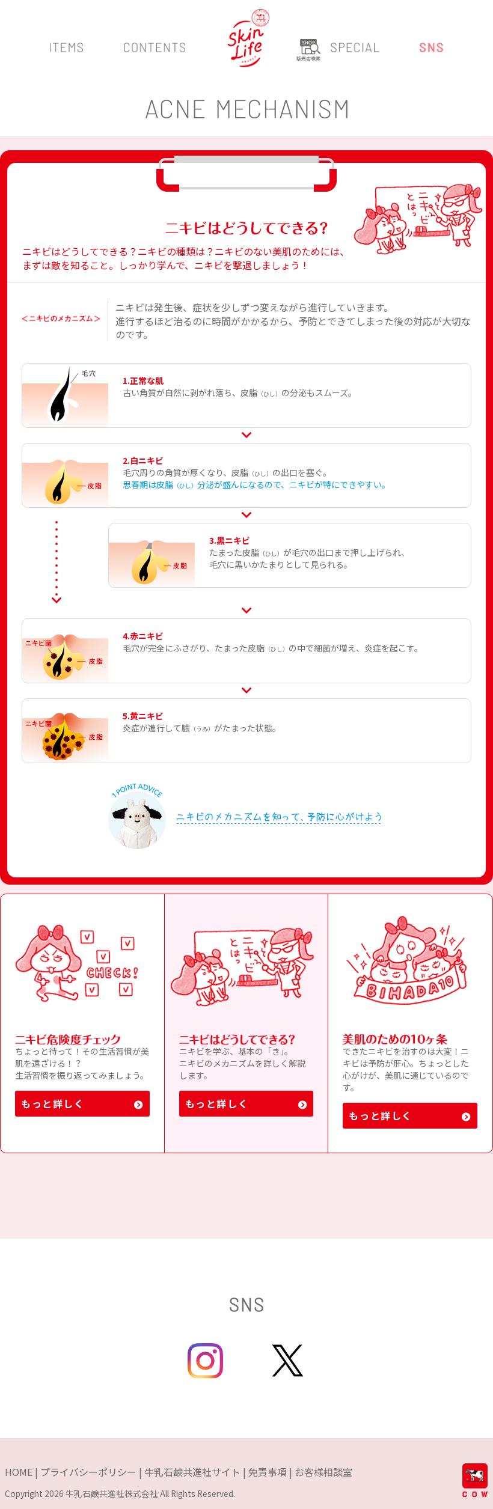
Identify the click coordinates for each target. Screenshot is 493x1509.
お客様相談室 (323, 1472)
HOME (18, 1472)
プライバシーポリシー (88, 1472)
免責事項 (267, 1472)
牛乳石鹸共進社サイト (192, 1472)
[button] (66, 53)
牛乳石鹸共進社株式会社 (112, 1493)
